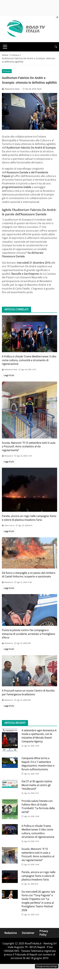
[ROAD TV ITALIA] (25, 28)
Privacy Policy (43, 932)
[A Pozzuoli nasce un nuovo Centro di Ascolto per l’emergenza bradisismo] (29, 670)
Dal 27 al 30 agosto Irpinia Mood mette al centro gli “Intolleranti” (37, 785)
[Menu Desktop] (5, 46)
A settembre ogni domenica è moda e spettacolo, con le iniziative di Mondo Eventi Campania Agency (39, 736)
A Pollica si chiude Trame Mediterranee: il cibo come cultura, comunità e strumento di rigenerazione (29, 360)
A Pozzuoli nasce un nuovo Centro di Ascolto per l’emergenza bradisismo (28, 692)
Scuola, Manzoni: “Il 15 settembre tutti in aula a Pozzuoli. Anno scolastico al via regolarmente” (28, 446)
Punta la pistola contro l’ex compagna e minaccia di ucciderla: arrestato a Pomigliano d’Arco (28, 633)
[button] (56, 47)
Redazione (10, 933)
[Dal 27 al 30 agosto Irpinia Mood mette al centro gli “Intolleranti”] (10, 784)
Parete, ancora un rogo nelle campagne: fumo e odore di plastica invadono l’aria (29, 517)
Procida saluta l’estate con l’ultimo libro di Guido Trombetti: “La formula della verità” (38, 806)
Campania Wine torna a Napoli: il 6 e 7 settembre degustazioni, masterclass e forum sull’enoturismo (38, 763)
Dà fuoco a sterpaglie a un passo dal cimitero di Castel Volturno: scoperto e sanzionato (28, 574)
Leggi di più (9, 375)
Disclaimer (28, 933)
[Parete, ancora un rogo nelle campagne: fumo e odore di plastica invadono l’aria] (29, 490)
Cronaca (7, 71)
